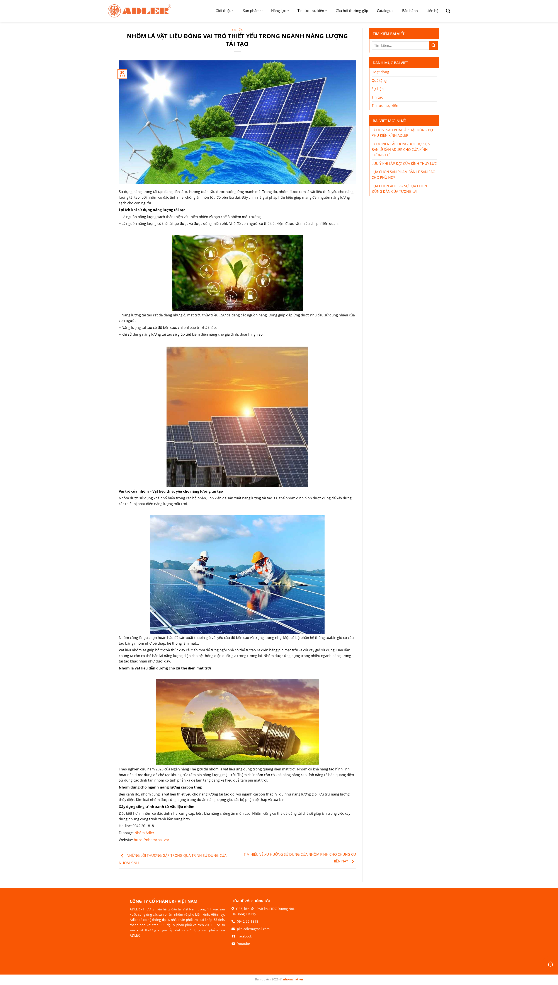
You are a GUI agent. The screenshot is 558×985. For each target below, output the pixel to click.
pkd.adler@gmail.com (253, 929)
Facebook (245, 936)
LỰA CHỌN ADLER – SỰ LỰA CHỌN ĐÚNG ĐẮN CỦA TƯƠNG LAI (399, 189)
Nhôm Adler (144, 832)
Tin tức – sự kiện (311, 10)
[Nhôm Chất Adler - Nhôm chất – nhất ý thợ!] (139, 10)
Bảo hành (410, 10)
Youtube (243, 943)
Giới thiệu (223, 10)
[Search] (446, 10)
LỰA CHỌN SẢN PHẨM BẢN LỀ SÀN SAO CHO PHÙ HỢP (403, 174)
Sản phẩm (251, 10)
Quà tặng (379, 80)
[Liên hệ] (550, 964)
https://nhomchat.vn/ (151, 839)
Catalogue (385, 10)
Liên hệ (432, 10)
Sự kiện (378, 88)
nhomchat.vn (293, 979)
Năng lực (278, 10)
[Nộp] (433, 45)
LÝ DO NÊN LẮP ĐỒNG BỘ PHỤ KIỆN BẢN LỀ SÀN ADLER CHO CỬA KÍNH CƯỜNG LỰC (401, 149)
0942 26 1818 (247, 921)
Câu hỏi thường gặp (352, 10)
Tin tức (237, 29)
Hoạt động (380, 72)
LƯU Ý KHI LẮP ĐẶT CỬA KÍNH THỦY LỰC (404, 163)
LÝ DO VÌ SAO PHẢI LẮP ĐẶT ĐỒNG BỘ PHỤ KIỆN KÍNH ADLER (402, 133)
